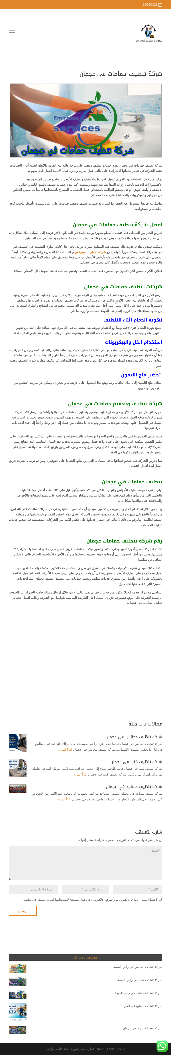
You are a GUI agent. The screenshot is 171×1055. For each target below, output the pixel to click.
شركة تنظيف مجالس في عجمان (134, 737)
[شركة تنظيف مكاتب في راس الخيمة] (17, 996)
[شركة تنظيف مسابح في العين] (17, 1013)
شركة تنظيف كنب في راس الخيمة (139, 980)
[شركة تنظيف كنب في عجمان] (17, 768)
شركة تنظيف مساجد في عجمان (134, 786)
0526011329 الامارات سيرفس (93, 1049)
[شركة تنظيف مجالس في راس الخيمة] (17, 969)
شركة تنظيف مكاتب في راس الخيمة (138, 993)
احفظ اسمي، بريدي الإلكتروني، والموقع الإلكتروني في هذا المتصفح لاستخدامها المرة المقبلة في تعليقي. (89, 899)
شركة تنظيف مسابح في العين (142, 1006)
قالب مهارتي (54, 1049)
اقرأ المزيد (65, 749)
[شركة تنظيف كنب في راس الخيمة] (17, 982)
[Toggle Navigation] (12, 31)
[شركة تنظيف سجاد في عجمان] (17, 1031)
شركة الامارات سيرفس (90, 252)
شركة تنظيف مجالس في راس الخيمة (137, 967)
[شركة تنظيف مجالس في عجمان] (17, 743)
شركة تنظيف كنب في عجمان (136, 762)
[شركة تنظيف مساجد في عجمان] (17, 788)
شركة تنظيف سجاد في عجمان (142, 1028)
